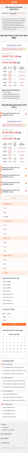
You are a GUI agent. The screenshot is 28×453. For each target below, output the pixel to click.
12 (14, 345)
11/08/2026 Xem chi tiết (14, 121)
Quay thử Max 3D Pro (8, 303)
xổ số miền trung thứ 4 (14, 96)
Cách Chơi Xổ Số (8, 377)
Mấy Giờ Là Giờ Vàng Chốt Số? (10, 394)
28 (10, 339)
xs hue (9, 92)
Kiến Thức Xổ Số (8, 364)
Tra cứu (14, 324)
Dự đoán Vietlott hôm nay (9, 417)
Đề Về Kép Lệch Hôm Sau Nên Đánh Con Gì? (14, 400)
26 (3, 339)
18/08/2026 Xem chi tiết (14, 45)
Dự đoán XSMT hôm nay (9, 413)
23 (3, 352)
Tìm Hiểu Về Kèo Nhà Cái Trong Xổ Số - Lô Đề (14, 370)
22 (24, 349)
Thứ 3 (4, 225)
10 (6, 345)
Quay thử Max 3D (7, 300)
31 (21, 339)
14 (21, 345)
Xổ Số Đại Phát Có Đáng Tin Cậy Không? (13, 373)
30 (17, 339)
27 (6, 339)
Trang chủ (5, 13)
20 (17, 349)
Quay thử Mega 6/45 (8, 294)
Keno (6, 273)
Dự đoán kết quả (8, 404)
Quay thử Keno (6, 291)
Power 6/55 (12, 13)
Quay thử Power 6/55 (8, 297)
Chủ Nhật (5, 216)
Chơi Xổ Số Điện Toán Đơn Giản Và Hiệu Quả (14, 380)
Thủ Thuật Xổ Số (8, 391)
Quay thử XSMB (7, 281)
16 (3, 349)
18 (10, 349)
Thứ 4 (4, 208)
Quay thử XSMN (7, 288)
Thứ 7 (4, 234)
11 (10, 345)
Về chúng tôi (5, 427)
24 (6, 352)
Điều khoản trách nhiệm (8, 430)
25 (10, 352)
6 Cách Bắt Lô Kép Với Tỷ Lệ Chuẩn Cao (13, 397)
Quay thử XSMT (7, 284)
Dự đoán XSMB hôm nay (9, 407)
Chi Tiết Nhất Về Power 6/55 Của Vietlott (13, 367)
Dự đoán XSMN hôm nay (9, 410)
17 (6, 349)
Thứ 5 (4, 229)
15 (24, 345)
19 (14, 349)
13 (17, 345)
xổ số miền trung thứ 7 (13, 98)
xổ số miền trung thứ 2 (13, 94)
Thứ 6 (4, 212)
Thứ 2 (4, 242)
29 (14, 339)
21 (21, 349)
